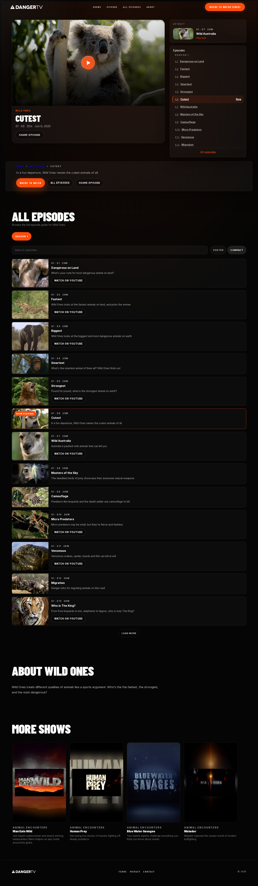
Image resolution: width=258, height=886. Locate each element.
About (151, 7)
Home (20, 166)
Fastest (56, 299)
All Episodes (132, 7)
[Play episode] (88, 63)
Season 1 (21, 236)
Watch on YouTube (68, 280)
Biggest (56, 330)
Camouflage (59, 496)
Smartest (57, 363)
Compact (236, 250)
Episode (112, 7)
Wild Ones (23, 110)
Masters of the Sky (64, 473)
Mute (131, 99)
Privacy (135, 871)
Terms (122, 871)
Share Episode (29, 135)
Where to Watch (30, 182)
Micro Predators (62, 519)
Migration (58, 583)
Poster (218, 250)
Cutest (56, 417)
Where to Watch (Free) (225, 6)
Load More (129, 633)
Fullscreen (151, 99)
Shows (97, 7)
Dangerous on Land (64, 267)
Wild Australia (61, 440)
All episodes (208, 152)
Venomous (58, 550)
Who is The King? (63, 605)
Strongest (58, 386)
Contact (149, 871)
